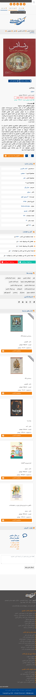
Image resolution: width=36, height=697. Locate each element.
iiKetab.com (29, 693)
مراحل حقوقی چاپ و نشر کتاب (27, 641)
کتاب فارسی (21, 31)
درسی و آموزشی (30, 678)
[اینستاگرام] (21, 4)
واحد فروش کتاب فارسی (29, 669)
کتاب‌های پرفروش (30, 676)
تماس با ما (8, 690)
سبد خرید (3, 8)
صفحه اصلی (30, 31)
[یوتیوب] (14, 4)
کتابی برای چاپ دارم (30, 635)
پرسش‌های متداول (30, 619)
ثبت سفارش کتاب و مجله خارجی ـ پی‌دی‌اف (24, 615)
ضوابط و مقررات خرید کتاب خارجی (26, 625)
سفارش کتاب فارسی (29, 672)
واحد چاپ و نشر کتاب (29, 632)
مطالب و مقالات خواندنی (29, 662)
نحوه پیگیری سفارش (29, 621)
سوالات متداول (15, 690)
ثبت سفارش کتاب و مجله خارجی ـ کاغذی (24, 613)
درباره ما (22, 690)
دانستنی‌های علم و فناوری (28, 660)
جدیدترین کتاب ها (30, 680)
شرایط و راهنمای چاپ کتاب (28, 649)
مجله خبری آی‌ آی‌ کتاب (29, 654)
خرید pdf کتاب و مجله (29, 627)
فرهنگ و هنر (31, 658)
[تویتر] (11, 4)
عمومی (9, 31)
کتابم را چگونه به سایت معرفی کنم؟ (25, 682)
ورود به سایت (12, 8)
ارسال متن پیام (29, 567)
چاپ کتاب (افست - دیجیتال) (27, 647)
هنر (15, 31)
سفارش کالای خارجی (29, 623)
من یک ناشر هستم (30, 645)
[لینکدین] (17, 4)
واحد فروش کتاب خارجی (29, 611)
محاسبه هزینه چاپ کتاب (29, 637)
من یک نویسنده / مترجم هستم (26, 639)
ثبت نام (21, 8)
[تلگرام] (24, 4)
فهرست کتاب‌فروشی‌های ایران (27, 674)
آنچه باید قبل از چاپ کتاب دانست (26, 643)
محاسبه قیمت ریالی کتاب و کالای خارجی (24, 617)
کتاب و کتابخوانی (30, 664)
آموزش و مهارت (30, 656)
